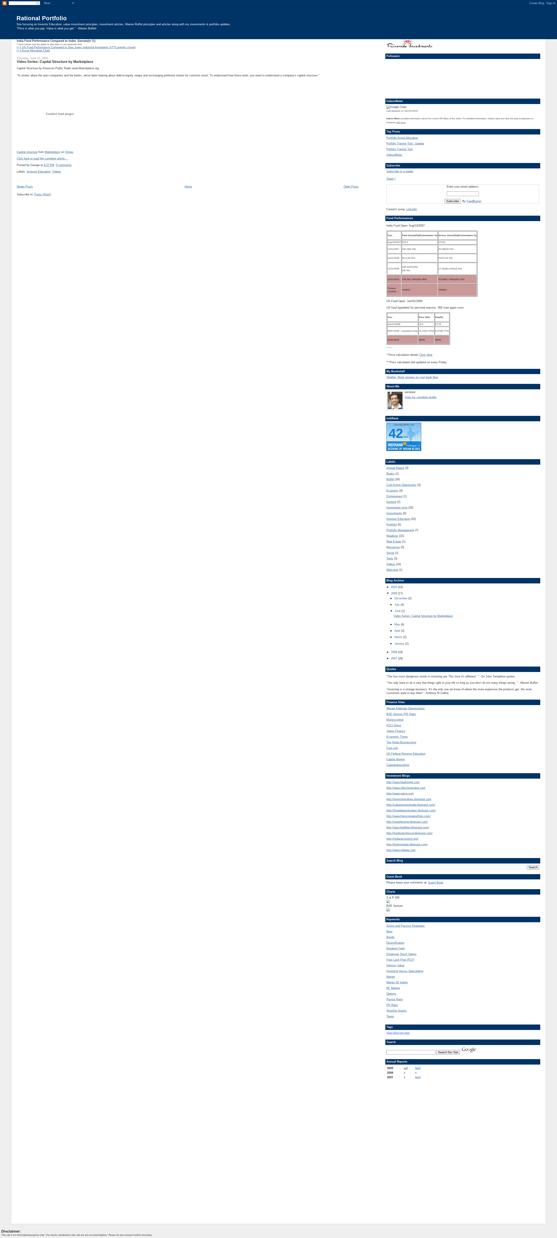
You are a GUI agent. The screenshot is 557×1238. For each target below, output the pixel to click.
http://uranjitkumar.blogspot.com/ (407, 821)
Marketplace (52, 152)
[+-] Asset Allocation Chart (33, 50)
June (397, 611)
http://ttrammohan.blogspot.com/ (407, 844)
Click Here (425, 354)
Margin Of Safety (397, 982)
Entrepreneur (394, 496)
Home (188, 186)
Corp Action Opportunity (401, 485)
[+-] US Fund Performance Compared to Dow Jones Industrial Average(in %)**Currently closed (76, 47)
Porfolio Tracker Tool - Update (405, 143)
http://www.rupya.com (400, 793)
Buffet (390, 479)
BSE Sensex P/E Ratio (401, 714)
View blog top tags (398, 1033)
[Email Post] (72, 165)
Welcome (392, 569)
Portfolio (391, 524)
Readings (392, 536)
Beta (389, 931)
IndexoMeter (394, 154)
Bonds (390, 937)
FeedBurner (474, 201)
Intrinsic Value (395, 965)
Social (390, 552)
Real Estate (393, 541)
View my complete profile (420, 397)
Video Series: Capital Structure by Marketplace (55, 62)
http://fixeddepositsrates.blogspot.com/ (411, 810)
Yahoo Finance (395, 731)
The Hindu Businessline (401, 742)
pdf (406, 1068)
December (401, 598)
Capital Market (395, 759)
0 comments (64, 165)
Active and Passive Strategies (405, 925)
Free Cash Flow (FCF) (400, 959)
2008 (394, 652)
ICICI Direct (393, 725)
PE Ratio (392, 1005)
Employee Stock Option (401, 954)
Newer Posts (25, 186)
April (397, 630)
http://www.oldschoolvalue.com (405, 787)
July (397, 604)
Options (391, 993)
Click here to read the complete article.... (42, 158)
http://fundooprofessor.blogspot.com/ (409, 833)
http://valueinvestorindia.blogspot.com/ (410, 804)
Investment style (397, 507)
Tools (389, 558)
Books (390, 473)
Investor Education (38, 171)
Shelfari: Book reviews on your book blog (412, 377)
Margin (390, 976)
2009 (394, 593)
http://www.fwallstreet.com (402, 782)
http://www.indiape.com (401, 850)
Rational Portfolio (42, 18)
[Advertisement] (399, 1148)
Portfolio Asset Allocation (402, 137)
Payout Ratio (394, 999)
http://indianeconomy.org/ (402, 838)
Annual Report (395, 468)
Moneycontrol (394, 719)
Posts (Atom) (42, 194)
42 (396, 433)
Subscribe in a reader (399, 171)
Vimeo (69, 152)
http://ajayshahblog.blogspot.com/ (407, 827)
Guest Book (435, 882)
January (399, 643)
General (391, 502)
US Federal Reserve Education (405, 753)
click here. (401, 122)
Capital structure (27, 152)
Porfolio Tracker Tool (399, 149)
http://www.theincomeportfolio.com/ (408, 816)
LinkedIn (411, 209)
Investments (394, 513)
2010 (394, 587)
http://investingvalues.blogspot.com (408, 799)
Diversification (395, 942)
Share (390, 178)
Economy (392, 490)
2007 (394, 658)
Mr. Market (393, 988)
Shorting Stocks (396, 1010)
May (397, 624)
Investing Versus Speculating (404, 971)
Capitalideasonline (397, 765)
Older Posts (351, 186)
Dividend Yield (395, 948)
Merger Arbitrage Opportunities (405, 708)
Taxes (390, 1016)
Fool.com (392, 748)
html (418, 1068)
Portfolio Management (400, 530)
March (398, 637)
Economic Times (397, 736)
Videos (56, 171)
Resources (393, 547)
